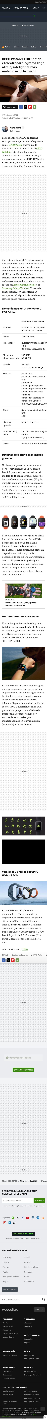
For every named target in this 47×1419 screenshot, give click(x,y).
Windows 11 (29, 1281)
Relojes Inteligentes (20, 955)
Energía (6, 1267)
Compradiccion (9, 1378)
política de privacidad (36, 1206)
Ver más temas (9, 1289)
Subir (37, 1309)
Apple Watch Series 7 (24, 284)
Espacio (6, 1262)
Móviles (27, 1262)
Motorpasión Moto (31, 1358)
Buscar (43, 1299)
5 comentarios (11, 107)
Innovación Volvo (28, 25)
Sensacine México (31, 1394)
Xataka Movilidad (31, 1267)
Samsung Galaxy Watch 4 (15, 288)
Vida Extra (28, 1326)
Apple (5, 1272)
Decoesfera (7, 1375)
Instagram (33, 1217)
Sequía (25, 47)
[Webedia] (41, 2)
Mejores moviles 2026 (29, 1181)
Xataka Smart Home (10, 1333)
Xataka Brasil (8, 1394)
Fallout (33, 47)
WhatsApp (13, 1217)
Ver (24, 1070)
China (16, 47)
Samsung (28, 1272)
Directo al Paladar (10, 1355)
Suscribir (39, 1200)
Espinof (27, 1342)
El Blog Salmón (30, 1371)
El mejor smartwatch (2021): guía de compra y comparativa (20, 603)
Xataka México (8, 1391)
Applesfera (7, 1330)
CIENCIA (35, 8)
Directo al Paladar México (10, 1402)
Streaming (7, 1257)
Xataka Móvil (8, 1326)
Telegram (38, 1217)
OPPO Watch (15, 144)
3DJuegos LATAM (30, 1391)
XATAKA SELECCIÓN (21, 8)
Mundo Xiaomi (8, 1337)
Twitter (25, 107)
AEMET (7, 47)
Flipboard (30, 107)
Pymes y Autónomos (32, 1375)
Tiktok (15, 1222)
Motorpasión (29, 1355)
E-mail (34, 107)
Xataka (5, 1323)
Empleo (6, 1281)
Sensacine (28, 1339)
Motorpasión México (32, 1401)
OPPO (25, 949)
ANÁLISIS (6, 8)
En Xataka (11, 600)
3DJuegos (28, 1323)
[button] (16, 127)
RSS (43, 1217)
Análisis (27, 1257)
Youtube (28, 1217)
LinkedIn (10, 1222)
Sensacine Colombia (32, 1398)
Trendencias (7, 1371)
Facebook (21, 107)
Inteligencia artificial (11, 1276)
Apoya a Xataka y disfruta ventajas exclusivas (23, 1238)
